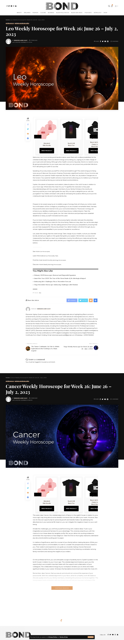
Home (7, 20)
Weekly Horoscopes (22, 23)
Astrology (10, 23)
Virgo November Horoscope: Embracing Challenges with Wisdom (56, 285)
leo (40, 293)
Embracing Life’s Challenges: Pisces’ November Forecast (52, 281)
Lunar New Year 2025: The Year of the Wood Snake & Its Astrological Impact (60, 278)
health (38, 162)
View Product (46, 150)
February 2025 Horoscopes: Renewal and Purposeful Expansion (55, 275)
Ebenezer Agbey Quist (21, 40)
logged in (38, 362)
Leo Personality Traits (51, 256)
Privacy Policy (53, 637)
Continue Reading (62, 588)
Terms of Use (64, 637)
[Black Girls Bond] (18, 635)
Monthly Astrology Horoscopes (56, 260)
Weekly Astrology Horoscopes (52, 264)
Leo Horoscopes (45, 251)
